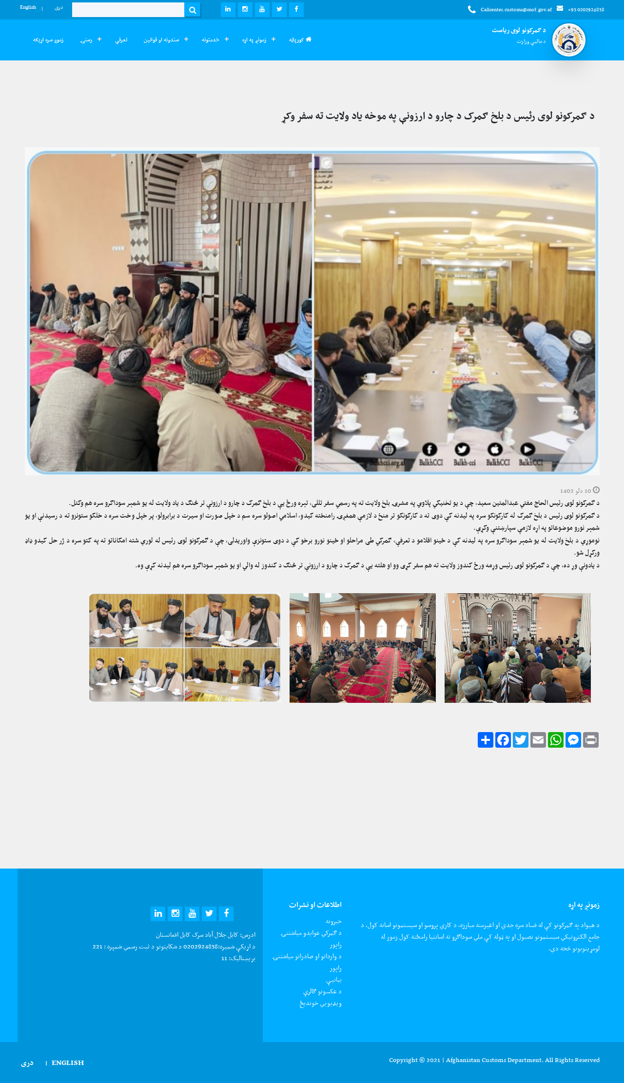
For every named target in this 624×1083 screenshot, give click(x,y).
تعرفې (121, 39)
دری (59, 7)
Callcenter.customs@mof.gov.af (516, 9)
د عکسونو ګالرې (322, 991)
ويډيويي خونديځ (321, 1002)
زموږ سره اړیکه (48, 39)
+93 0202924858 (586, 9)
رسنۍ (86, 39)
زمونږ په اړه (254, 39)
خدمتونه (210, 39)
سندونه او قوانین (161, 39)
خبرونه (334, 921)
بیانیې (334, 979)
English (28, 7)
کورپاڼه (297, 39)
